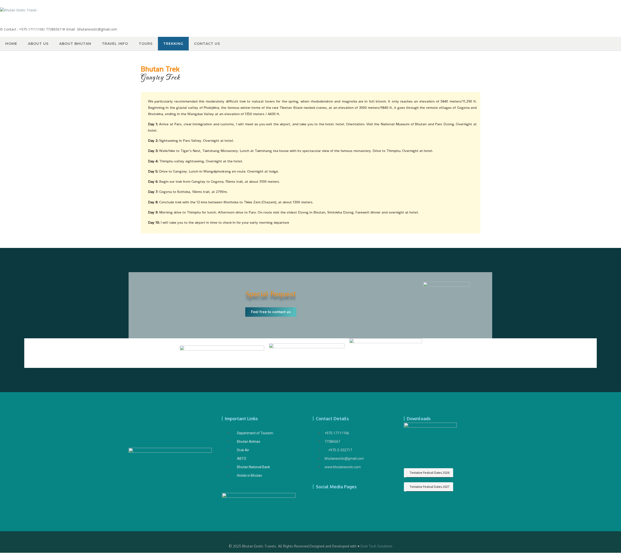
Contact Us (207, 43)
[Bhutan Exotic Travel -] (19, 10)
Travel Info (115, 43)
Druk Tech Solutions (376, 546)
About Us (38, 43)
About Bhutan (75, 43)
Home (11, 43)
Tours (146, 43)
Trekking (173, 43)
